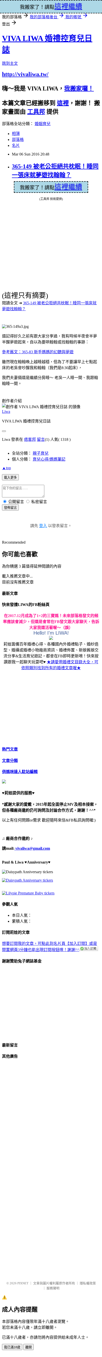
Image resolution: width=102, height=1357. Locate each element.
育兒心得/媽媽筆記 (49, 459)
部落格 (18, 139)
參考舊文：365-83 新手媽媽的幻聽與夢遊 (38, 352)
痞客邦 (30, 439)
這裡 (63, 103)
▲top (6, 468)
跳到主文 (10, 63)
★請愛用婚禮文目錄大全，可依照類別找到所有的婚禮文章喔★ (59, 665)
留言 (41, 439)
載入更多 (10, 477)
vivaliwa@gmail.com (32, 848)
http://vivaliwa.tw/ (25, 74)
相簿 (16, 134)
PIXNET (22, 1283)
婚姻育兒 (43, 124)
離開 (28, 1347)
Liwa (6, 411)
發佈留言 (10, 508)
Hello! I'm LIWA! (51, 633)
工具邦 (36, 112)
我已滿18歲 (12, 1347)
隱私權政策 (88, 1283)
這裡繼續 (68, 187)
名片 (16, 145)
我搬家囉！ (79, 88)
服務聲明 (53, 1288)
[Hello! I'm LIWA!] (51, 638)
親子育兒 (41, 453)
